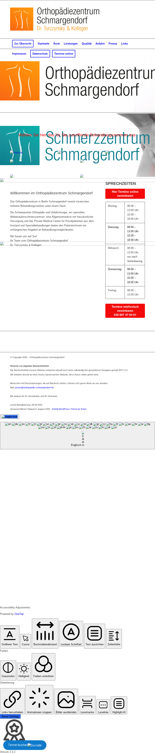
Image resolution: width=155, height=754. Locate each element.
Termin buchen (18, 745)
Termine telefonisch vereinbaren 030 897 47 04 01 (125, 310)
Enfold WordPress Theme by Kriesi (69, 409)
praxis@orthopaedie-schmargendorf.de (34, 387)
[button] (9, 637)
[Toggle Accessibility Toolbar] (9, 416)
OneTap (19, 613)
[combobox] (77, 436)
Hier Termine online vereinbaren (125, 194)
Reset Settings (10, 716)
